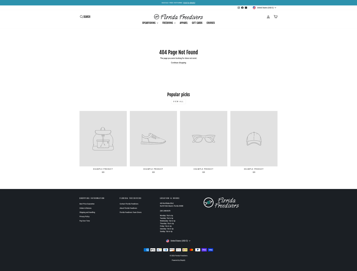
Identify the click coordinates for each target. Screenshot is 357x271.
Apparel (184, 22)
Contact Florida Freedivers (129, 204)
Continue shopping (178, 62)
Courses (211, 22)
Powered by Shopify (178, 260)
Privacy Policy (84, 216)
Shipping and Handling (87, 212)
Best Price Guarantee (86, 204)
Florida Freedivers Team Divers (131, 212)
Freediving (167, 22)
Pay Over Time (84, 221)
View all (178, 101)
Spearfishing (149, 22)
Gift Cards (197, 22)
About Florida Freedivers (128, 208)
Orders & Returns (85, 208)
